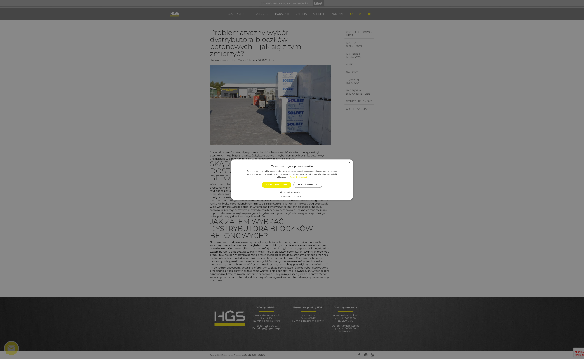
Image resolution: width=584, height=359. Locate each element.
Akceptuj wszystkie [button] (276, 184)
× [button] (349, 162)
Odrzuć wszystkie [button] (307, 184)
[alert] (292, 179)
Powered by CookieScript (292, 196)
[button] (292, 192)
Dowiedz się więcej (298, 177)
